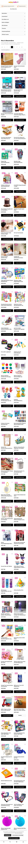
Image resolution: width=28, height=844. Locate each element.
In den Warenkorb (7, 72)
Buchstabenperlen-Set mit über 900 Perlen (19, 781)
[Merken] (12, 54)
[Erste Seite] (2, 47)
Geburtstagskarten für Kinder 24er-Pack (19, 733)
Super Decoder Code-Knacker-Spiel (6, 233)
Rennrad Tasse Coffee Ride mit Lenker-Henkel (19, 710)
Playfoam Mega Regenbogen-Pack (18, 281)
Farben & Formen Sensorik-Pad (5, 424)
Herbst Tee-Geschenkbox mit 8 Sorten (7, 686)
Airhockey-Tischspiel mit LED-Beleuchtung (7, 805)
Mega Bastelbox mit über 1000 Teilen (6, 733)
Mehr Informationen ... (19, 832)
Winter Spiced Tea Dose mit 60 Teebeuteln (19, 662)
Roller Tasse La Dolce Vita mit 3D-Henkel (6, 710)
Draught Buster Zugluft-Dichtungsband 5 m (7, 66)
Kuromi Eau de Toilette (6, 566)
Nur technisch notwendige (18, 835)
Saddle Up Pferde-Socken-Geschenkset (6, 614)
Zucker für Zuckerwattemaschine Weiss (6, 448)
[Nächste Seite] (19, 47)
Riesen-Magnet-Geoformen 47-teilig (6, 376)
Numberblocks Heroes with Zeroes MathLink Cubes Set (6, 305)
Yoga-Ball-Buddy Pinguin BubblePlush (7, 281)
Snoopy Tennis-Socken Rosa (19, 66)
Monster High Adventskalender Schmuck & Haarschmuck (18, 162)
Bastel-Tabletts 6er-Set (6, 780)
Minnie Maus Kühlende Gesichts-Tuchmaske (19, 543)
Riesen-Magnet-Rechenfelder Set (18, 376)
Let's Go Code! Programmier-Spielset (19, 328)
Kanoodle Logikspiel (6, 351)
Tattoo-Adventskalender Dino (20, 495)
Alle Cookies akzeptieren (14, 838)
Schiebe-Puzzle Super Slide (19, 209)
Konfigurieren (7, 835)
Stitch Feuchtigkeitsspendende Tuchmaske (7, 543)
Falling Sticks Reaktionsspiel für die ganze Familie (6, 638)
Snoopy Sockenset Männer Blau (18, 90)
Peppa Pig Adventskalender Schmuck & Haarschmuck (5, 162)
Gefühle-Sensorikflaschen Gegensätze (18, 400)
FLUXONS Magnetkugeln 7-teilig (20, 186)
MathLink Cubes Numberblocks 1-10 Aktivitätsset (18, 305)
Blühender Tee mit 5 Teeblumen (19, 686)
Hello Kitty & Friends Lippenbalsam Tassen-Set (19, 567)
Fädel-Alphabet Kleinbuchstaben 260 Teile (6, 328)
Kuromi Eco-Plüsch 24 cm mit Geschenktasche (20, 138)
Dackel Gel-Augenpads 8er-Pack (6, 662)
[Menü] (3, 841)
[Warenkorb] (17, 842)
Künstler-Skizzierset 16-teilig (6, 757)
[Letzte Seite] (22, 47)
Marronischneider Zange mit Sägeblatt (7, 471)
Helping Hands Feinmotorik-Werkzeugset (17, 352)
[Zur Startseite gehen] (13, 2)
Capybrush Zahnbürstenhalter (18, 257)
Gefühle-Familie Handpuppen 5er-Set (6, 400)
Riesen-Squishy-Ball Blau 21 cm (20, 829)
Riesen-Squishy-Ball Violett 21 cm (5, 829)
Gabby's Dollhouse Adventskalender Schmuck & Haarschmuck (5, 186)
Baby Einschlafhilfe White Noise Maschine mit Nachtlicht (6, 495)
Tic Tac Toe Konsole (18, 232)
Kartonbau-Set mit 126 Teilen (19, 638)
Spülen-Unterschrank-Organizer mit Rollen (19, 448)
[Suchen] (10, 841)
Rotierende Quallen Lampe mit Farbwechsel (20, 614)
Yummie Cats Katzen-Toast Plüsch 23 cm (6, 138)
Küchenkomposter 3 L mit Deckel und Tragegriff (19, 471)
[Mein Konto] (23, 841)
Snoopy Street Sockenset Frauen (7, 114)
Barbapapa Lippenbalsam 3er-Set (6, 591)
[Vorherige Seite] (5, 47)
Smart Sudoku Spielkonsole (4, 257)
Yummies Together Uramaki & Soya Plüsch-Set (19, 114)
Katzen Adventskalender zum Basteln (7, 519)
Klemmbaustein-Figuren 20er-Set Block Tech (20, 424)
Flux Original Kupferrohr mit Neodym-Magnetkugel (7, 209)
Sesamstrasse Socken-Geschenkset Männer (6, 90)
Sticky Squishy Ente (18, 590)
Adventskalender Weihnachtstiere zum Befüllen (19, 519)
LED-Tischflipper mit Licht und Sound (19, 805)
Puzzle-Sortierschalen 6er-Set (19, 757)
